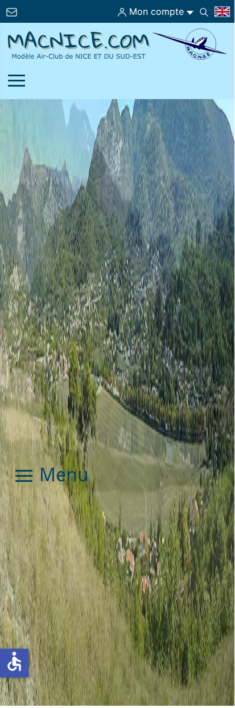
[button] (206, 648)
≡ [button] (16, 82)
